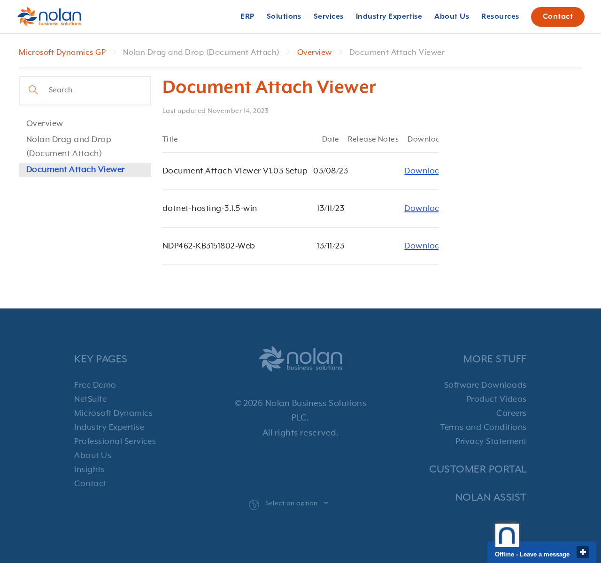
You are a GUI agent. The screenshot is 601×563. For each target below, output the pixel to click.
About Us (92, 455)
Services (329, 17)
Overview (315, 52)
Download (425, 171)
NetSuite (90, 399)
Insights (89, 469)
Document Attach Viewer (75, 169)
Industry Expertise (109, 427)
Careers (511, 413)
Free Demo (95, 385)
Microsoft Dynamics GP (63, 52)
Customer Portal (477, 469)
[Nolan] (49, 17)
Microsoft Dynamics (113, 413)
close (583, 552)
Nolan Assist (491, 497)
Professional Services (115, 441)
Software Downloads (485, 385)
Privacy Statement (490, 441)
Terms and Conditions (483, 427)
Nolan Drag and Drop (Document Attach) (68, 146)
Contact (558, 17)
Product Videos (497, 399)
